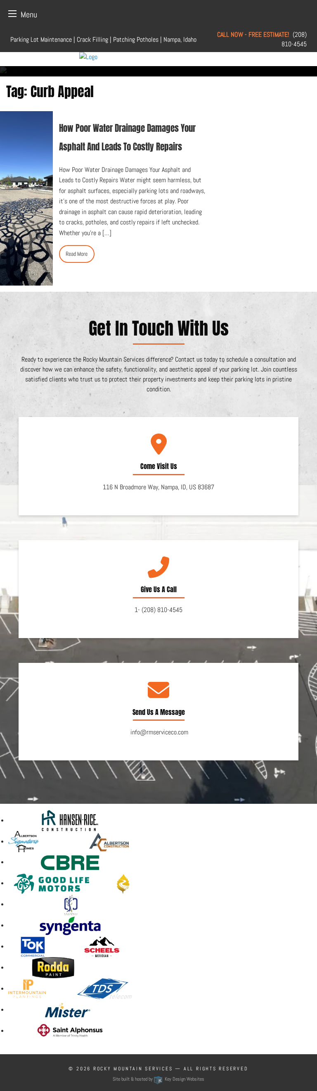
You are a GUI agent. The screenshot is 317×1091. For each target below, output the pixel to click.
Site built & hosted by (158, 1079)
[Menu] (12, 13)
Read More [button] (77, 253)
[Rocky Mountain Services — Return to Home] (158, 57)
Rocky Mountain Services (133, 1068)
